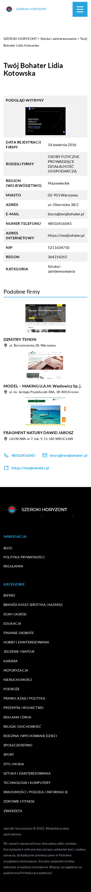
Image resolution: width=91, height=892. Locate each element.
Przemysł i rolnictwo (23, 708)
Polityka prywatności (24, 557)
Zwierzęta (13, 811)
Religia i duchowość (22, 726)
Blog (8, 548)
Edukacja (12, 623)
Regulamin (13, 566)
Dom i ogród (15, 614)
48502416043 (59, 223)
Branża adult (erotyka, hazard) (33, 605)
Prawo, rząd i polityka (24, 698)
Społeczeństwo (18, 745)
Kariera (11, 661)
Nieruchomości (18, 680)
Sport (9, 754)
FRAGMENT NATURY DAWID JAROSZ (39, 432)
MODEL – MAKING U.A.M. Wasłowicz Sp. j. (43, 386)
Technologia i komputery (27, 783)
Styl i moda (14, 764)
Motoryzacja (16, 670)
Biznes (9, 595)
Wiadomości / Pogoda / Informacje (36, 792)
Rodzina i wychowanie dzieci (30, 736)
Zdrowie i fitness (19, 801)
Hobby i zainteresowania (26, 642)
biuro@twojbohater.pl (66, 214)
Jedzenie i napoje (19, 651)
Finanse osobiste (19, 633)
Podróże (12, 689)
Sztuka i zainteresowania (61, 268)
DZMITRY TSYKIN (20, 339)
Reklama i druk (18, 717)
